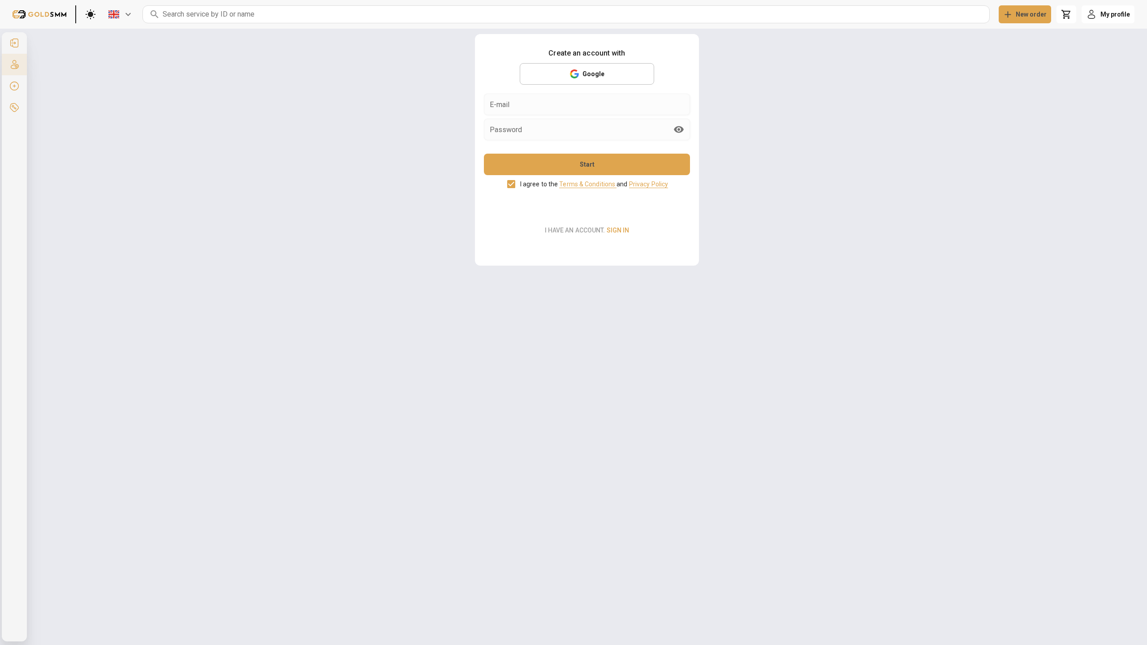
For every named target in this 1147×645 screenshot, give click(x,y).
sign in (618, 230)
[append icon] (678, 129)
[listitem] (14, 43)
